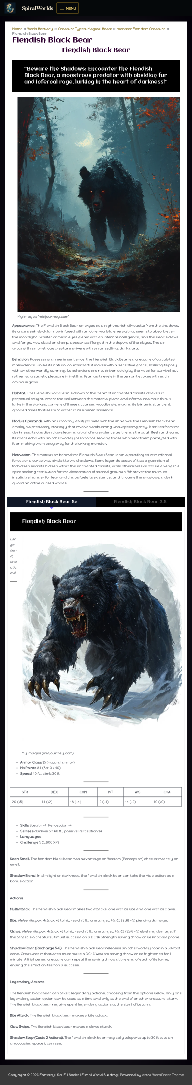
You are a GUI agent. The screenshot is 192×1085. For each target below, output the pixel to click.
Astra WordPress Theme (163, 1075)
